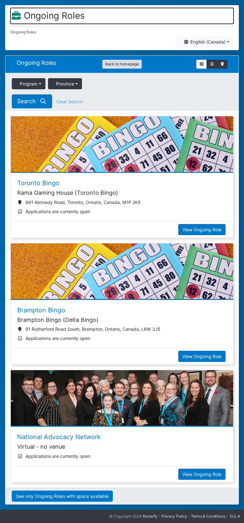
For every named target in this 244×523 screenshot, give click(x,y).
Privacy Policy (174, 516)
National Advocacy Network (59, 437)
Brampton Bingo (41, 310)
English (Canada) (208, 41)
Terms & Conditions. (208, 516)
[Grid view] (201, 64)
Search (27, 101)
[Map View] (222, 64)
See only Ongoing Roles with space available (62, 496)
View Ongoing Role (201, 229)
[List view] (212, 64)
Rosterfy (150, 516)
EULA (235, 516)
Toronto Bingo (38, 183)
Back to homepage (122, 64)
